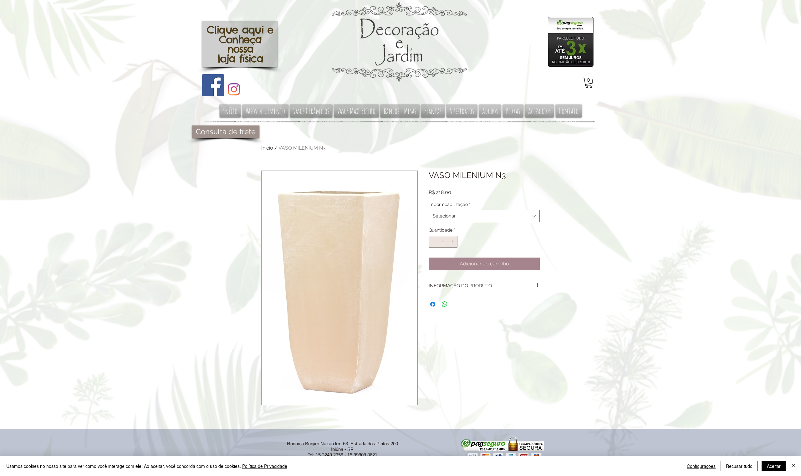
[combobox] (484, 216)
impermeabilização (450, 204)
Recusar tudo (739, 466)
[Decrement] (433, 241)
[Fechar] (793, 466)
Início (267, 148)
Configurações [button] (701, 466)
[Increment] (453, 241)
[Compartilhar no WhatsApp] (444, 304)
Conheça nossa (240, 44)
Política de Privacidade (264, 466)
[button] (589, 83)
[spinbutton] (443, 241)
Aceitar (774, 466)
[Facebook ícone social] (213, 85)
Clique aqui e (240, 29)
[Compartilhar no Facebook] (432, 304)
